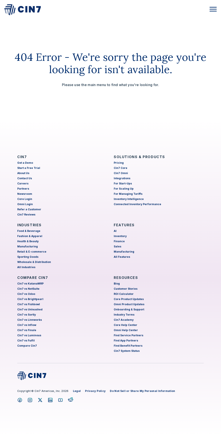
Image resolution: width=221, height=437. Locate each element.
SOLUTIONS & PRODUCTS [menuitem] (139, 157)
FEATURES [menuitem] (124, 225)
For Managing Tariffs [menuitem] (128, 193)
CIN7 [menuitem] (22, 157)
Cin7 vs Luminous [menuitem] (29, 335)
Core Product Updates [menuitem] (129, 299)
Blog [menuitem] (117, 283)
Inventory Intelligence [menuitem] (129, 199)
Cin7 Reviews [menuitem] (26, 214)
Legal (77, 391)
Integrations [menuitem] (122, 178)
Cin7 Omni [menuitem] (121, 173)
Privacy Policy (95, 391)
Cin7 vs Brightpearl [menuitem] (30, 299)
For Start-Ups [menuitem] (123, 183)
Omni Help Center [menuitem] (126, 330)
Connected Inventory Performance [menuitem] (137, 204)
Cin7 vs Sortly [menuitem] (26, 314)
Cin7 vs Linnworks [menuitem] (29, 319)
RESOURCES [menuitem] (126, 277)
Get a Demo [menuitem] (25, 162)
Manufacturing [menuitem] (27, 246)
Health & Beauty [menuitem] (28, 241)
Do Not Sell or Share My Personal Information (142, 391)
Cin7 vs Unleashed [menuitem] (30, 309)
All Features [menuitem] (122, 256)
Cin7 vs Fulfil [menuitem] (26, 340)
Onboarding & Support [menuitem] (129, 309)
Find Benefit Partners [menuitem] (128, 345)
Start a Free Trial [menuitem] (28, 168)
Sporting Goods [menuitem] (27, 256)
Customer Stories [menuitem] (125, 288)
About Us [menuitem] (23, 173)
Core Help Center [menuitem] (125, 325)
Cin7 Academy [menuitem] (124, 319)
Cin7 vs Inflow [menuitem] (26, 325)
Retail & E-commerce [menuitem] (31, 251)
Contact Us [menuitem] (24, 178)
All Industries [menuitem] (26, 267)
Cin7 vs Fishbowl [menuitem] (28, 304)
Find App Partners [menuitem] (126, 340)
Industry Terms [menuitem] (124, 314)
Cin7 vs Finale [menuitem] (26, 330)
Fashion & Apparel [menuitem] (29, 236)
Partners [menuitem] (23, 188)
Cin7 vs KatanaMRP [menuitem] (30, 283)
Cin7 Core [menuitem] (120, 168)
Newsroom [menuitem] (24, 193)
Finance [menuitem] (119, 241)
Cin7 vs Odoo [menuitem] (26, 294)
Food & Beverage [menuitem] (28, 231)
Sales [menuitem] (117, 246)
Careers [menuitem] (22, 183)
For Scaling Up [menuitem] (124, 188)
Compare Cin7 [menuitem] (27, 345)
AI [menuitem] (115, 231)
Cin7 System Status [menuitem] (127, 350)
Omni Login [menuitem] (25, 204)
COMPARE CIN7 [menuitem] (32, 277)
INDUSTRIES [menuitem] (29, 225)
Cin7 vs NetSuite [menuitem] (28, 288)
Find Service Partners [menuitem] (128, 335)
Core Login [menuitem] (24, 199)
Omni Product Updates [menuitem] (129, 304)
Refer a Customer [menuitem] (29, 209)
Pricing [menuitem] (119, 162)
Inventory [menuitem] (120, 236)
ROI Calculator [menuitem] (124, 294)
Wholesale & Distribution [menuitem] (34, 262)
